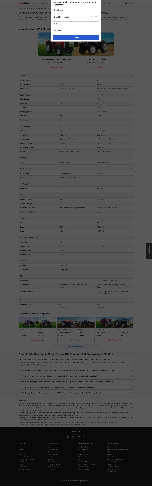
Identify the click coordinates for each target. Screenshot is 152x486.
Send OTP (94, 17)
